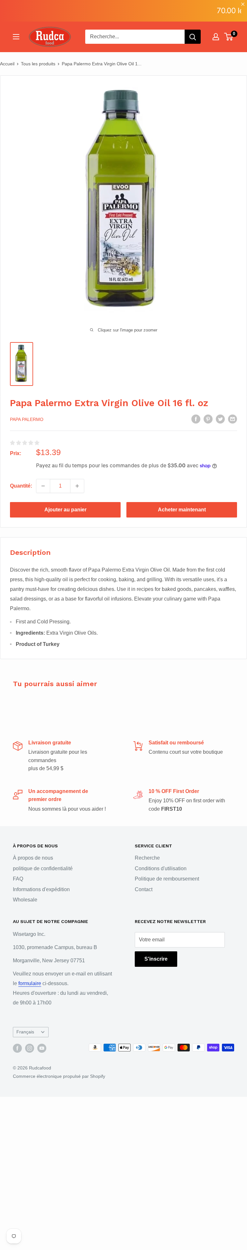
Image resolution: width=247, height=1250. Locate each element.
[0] (229, 37)
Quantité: (21, 486)
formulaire (29, 983)
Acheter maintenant (182, 509)
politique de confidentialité (43, 868)
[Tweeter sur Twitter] (220, 419)
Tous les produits (38, 63)
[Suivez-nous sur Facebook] (17, 1048)
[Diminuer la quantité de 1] (43, 486)
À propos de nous (33, 858)
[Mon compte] (216, 36)
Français (25, 1032)
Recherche (147, 858)
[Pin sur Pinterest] (208, 419)
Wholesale (25, 899)
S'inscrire (156, 959)
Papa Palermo (26, 419)
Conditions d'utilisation (161, 868)
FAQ (18, 879)
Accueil (7, 63)
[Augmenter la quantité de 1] (77, 486)
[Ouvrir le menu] (16, 36)
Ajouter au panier (65, 509)
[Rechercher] (193, 37)
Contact (143, 889)
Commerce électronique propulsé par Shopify (59, 1076)
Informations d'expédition (41, 889)
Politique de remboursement (167, 879)
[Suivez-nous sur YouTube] (41, 1048)
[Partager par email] (232, 419)
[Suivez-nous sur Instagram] (29, 1048)
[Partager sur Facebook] (195, 419)
